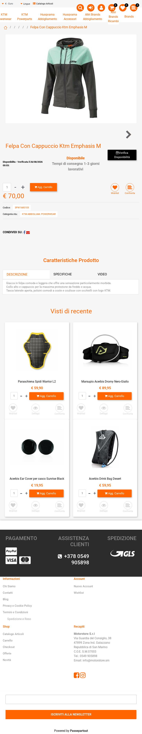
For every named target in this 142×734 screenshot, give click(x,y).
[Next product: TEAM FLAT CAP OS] (128, 134)
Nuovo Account (83, 586)
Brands (129, 16)
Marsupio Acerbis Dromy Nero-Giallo (105, 381)
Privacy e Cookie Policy (17, 605)
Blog (5, 599)
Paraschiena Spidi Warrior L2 (37, 381)
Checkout (9, 647)
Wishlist (79, 592)
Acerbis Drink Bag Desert (105, 478)
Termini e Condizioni (15, 612)
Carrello (8, 640)
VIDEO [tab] (102, 274)
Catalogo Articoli (44, 3)
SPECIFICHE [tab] (62, 274)
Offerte (7, 653)
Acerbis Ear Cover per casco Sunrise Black (37, 478)
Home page (5, 27)
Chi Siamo (9, 586)
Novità (7, 660)
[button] (71, 78)
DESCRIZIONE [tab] (17, 274)
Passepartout (79, 731)
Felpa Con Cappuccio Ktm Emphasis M (58, 27)
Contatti (8, 592)
